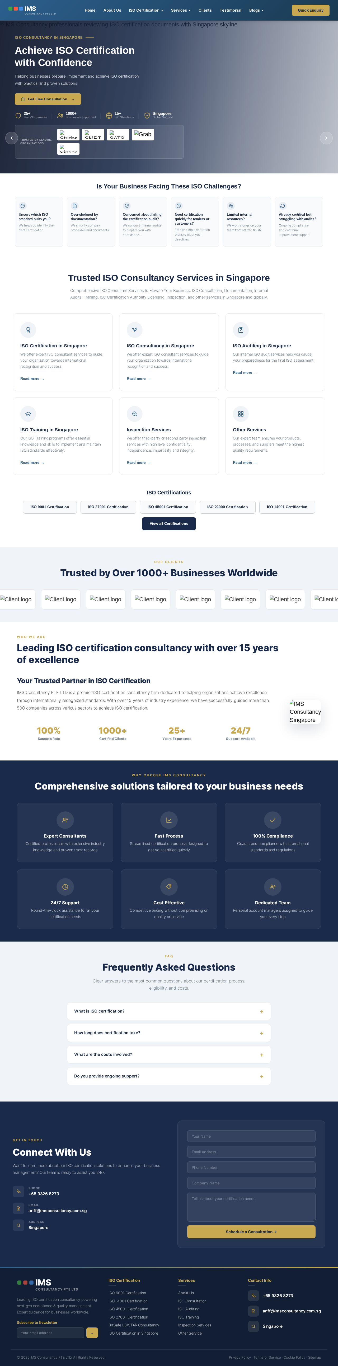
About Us (112, 10)
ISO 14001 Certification (287, 507)
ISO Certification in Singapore (133, 1333)
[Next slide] (326, 138)
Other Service (190, 1333)
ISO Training (188, 1317)
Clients (205, 10)
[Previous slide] (11, 138)
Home (90, 10)
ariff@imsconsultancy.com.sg (58, 1210)
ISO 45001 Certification (168, 507)
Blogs (254, 10)
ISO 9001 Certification (50, 507)
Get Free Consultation (51, 99)
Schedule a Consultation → (251, 1231)
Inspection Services (194, 1325)
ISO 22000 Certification (227, 507)
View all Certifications (169, 524)
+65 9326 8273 (44, 1193)
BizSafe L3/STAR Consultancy (134, 1325)
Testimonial (230, 10)
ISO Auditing (188, 1309)
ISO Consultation (192, 1301)
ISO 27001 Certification (108, 507)
